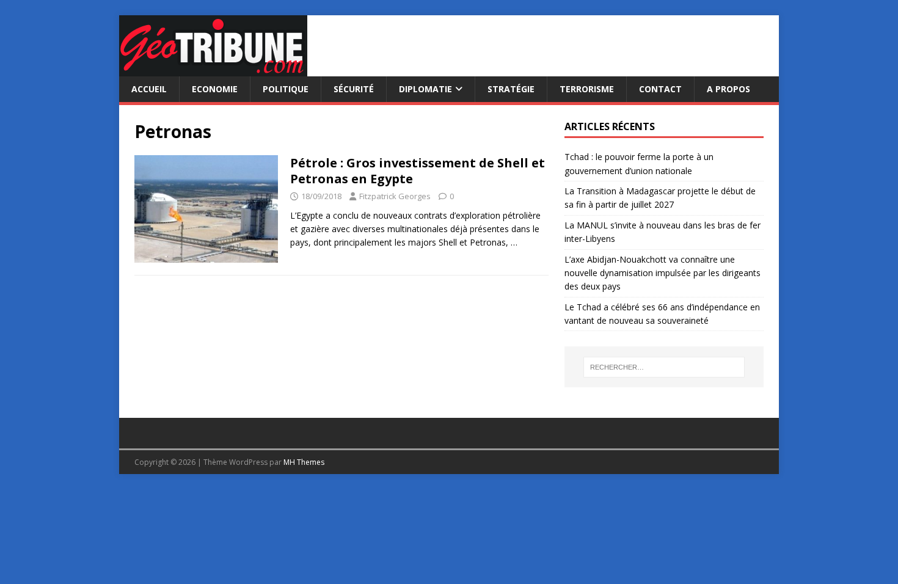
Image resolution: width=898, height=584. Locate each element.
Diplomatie (425, 89)
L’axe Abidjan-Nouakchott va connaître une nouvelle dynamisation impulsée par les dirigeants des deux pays (662, 273)
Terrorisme (587, 89)
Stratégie (511, 89)
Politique (285, 89)
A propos (728, 89)
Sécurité (354, 89)
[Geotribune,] (213, 69)
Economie (215, 89)
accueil (149, 89)
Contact (660, 89)
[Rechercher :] (664, 367)
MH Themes (303, 462)
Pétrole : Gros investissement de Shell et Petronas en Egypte (417, 171)
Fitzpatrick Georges (395, 196)
